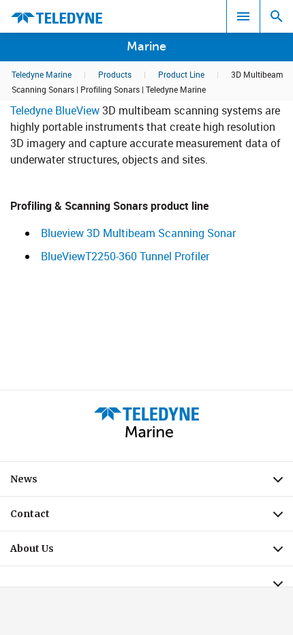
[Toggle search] (276, 16)
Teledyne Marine (42, 74)
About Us (151, 551)
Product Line (181, 74)
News (151, 482)
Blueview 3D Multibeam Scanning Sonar (138, 233)
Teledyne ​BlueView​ (54, 110)
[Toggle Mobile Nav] (243, 16)
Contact (151, 517)
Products (115, 74)
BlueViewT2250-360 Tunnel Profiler (125, 256)
